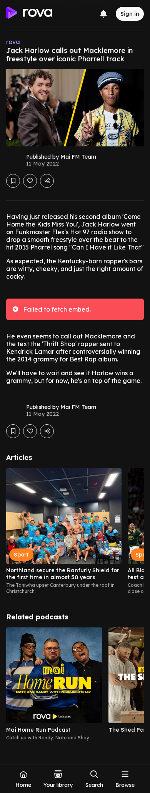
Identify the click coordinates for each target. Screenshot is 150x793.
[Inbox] (103, 14)
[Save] (13, 181)
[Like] (30, 181)
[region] (75, 531)
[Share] (47, 181)
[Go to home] (29, 14)
